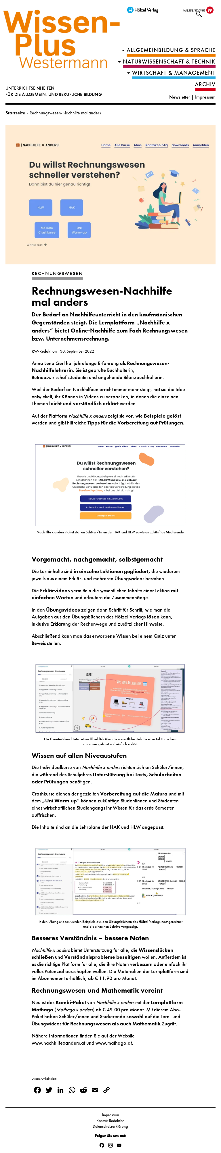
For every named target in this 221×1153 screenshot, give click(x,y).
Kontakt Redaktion (110, 1120)
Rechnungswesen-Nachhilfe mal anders (102, 296)
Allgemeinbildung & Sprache (171, 50)
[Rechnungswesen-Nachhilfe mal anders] (110, 197)
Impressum (205, 97)
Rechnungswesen (57, 273)
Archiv (205, 84)
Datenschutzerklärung (111, 1126)
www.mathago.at (114, 1043)
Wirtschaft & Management (174, 72)
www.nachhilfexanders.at (58, 1043)
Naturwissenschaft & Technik (169, 61)
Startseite (15, 113)
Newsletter (179, 97)
